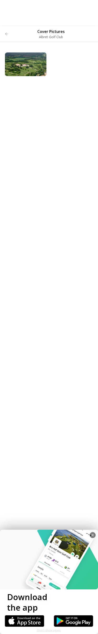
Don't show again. (49, 630)
